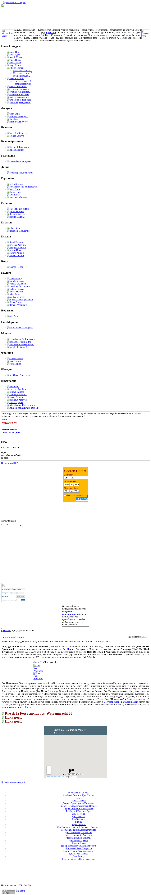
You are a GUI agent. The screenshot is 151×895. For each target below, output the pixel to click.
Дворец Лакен (78, 843)
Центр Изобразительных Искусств (78, 845)
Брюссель (6, 630)
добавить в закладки (15, 2)
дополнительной (71, 614)
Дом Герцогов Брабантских (78, 835)
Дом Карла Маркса (78, 853)
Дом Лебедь (78, 856)
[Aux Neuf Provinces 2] (38, 681)
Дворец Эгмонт (78, 824)
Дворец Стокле (78, 800)
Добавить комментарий (13, 782)
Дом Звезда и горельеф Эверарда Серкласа (78, 827)
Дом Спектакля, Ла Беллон (78, 832)
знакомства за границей (9, 600)
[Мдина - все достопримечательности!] (30, 25)
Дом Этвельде (78, 819)
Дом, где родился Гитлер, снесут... (78, 859)
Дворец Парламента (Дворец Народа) (78, 806)
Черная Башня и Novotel (78, 837)
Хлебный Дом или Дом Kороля (78, 795)
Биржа (78, 822)
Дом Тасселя (78, 814)
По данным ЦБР (9, 463)
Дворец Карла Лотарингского (78, 808)
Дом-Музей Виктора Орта (78, 811)
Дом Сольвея (78, 816)
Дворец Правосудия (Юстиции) (78, 803)
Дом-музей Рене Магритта (78, 848)
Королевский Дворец (78, 792)
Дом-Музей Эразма (78, 840)
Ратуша (78, 798)
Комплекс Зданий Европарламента (78, 830)
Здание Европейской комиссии (78, 851)
